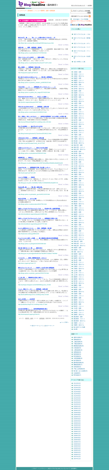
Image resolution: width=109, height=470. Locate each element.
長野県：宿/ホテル (79, 185)
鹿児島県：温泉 (78, 316)
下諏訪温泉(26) (78, 343)
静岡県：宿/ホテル (79, 197)
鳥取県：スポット (79, 250)
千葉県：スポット (79, 137)
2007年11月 (77, 458)
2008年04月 (77, 448)
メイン (42, 325)
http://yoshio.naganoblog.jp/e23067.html (29, 102)
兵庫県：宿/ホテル (79, 235)
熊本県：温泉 (77, 304)
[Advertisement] (43, 32)
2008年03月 (77, 450)
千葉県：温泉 (77, 134)
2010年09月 (77, 389)
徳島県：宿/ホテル (79, 279)
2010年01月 (77, 404)
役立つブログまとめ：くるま (82, 34)
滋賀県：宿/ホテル (79, 216)
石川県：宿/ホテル (79, 166)
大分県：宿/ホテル (79, 310)
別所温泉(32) (77, 367)
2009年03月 (77, 425)
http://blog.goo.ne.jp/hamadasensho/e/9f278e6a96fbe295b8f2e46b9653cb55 (40, 163)
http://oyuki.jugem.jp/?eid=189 (27, 173)
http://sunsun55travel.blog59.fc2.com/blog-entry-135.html (34, 122)
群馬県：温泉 (77, 126)
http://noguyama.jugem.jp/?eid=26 (28, 72)
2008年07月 (77, 442)
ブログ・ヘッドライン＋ (40, 468)
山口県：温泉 (77, 270)
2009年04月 (77, 423)
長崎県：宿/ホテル (79, 302)
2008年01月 (77, 454)
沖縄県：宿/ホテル (79, 325)
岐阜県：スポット (79, 189)
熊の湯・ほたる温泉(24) (80, 371)
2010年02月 (77, 402)
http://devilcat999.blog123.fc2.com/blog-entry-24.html (33, 294)
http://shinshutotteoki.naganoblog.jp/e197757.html (32, 224)
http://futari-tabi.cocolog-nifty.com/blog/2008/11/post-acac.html (36, 43)
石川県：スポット (79, 164)
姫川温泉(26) (77, 360)
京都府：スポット (79, 220)
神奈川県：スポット (79, 147)
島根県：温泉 (77, 254)
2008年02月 (77, 452)
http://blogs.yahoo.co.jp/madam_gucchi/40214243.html (34, 194)
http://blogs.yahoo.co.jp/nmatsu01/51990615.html (32, 112)
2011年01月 (77, 383)
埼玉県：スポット (79, 132)
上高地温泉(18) (78, 350)
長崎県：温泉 (77, 298)
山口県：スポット (79, 272)
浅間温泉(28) (77, 352)
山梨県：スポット (79, 176)
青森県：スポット (79, 80)
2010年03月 (77, 400)
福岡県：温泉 (77, 289)
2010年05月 (77, 396)
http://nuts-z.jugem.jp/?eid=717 (27, 263)
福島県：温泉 (77, 109)
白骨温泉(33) (77, 348)
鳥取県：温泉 (77, 247)
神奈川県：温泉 (78, 145)
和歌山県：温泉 (78, 241)
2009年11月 (77, 408)
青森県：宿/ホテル (79, 82)
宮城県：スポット (79, 93)
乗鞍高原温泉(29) (79, 346)
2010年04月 (77, 398)
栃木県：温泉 (77, 120)
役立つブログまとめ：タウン (82, 43)
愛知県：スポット (79, 201)
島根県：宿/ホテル (79, 258)
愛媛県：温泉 (77, 285)
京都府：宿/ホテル (79, 222)
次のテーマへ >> (49, 325)
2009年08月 (77, 414)
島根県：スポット (79, 256)
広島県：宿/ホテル (79, 268)
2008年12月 (77, 431)
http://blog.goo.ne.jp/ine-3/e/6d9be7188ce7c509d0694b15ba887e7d (38, 183)
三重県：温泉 (77, 206)
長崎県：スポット (79, 300)
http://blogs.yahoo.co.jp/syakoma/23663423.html (32, 153)
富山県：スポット (79, 158)
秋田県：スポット (79, 99)
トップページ (21, 10)
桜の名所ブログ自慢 (79, 327)
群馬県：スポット (79, 128)
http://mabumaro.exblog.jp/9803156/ (28, 234)
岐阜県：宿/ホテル (79, 191)
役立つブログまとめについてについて (59, 468)
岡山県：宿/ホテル (79, 264)
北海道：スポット (79, 74)
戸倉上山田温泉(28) (79, 369)
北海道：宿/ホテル (79, 76)
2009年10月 (77, 410)
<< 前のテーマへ (34, 325)
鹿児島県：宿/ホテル (79, 321)
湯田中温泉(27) (78, 337)
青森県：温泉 (77, 78)
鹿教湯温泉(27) (78, 364)
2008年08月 (77, 440)
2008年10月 (77, 435)
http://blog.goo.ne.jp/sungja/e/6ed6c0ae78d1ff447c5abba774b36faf (37, 253)
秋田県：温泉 (77, 97)
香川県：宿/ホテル (79, 283)
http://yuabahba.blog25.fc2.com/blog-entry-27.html (32, 304)
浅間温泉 (52, 10)
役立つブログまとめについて (78, 5)
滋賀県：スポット (79, 214)
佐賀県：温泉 (77, 293)
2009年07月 (77, 417)
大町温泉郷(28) (78, 358)
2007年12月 (77, 456)
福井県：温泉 (77, 168)
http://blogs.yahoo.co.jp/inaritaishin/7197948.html (32, 53)
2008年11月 (77, 433)
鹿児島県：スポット (79, 318)
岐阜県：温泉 (77, 187)
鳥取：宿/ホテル (78, 252)
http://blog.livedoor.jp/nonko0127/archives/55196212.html (34, 133)
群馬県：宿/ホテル (79, 130)
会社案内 (90, 5)
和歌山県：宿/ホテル (79, 245)
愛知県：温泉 (77, 199)
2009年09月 (77, 412)
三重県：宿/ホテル (79, 210)
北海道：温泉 (77, 72)
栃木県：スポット (79, 122)
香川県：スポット (79, 281)
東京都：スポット (79, 141)
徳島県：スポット (79, 277)
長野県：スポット (79, 183)
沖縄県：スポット (79, 323)
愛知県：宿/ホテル (79, 204)
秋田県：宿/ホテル (79, 101)
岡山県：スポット (79, 262)
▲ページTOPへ (64, 322)
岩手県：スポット (79, 86)
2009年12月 (77, 406)
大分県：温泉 (77, 308)
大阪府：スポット (79, 226)
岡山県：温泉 (77, 260)
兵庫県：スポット (79, 233)
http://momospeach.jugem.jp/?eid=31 (29, 314)
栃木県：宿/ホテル (79, 124)
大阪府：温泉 (77, 224)
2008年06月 (77, 444)
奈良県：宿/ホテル (79, 239)
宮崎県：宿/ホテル (79, 314)
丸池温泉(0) (77, 373)
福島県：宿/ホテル (79, 114)
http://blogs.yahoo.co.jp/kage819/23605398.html (32, 243)
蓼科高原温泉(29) (79, 362)
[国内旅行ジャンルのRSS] (81, 17)
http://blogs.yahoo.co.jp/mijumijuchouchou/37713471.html (35, 63)
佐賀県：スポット (79, 296)
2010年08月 (77, 392)
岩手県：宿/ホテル (79, 88)
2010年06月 (77, 394)
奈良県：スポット (79, 237)
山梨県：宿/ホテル (79, 178)
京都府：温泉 (77, 218)
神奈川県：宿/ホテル (79, 149)
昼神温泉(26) (77, 339)
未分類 (75, 329)
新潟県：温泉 (77, 151)
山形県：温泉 (77, 103)
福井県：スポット (79, 170)
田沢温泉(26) (77, 356)
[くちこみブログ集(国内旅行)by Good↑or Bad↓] (41, 6)
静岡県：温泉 (77, 193)
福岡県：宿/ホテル (79, 291)
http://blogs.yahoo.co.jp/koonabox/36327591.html (32, 204)
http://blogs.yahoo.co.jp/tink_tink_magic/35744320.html (34, 92)
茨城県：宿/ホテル (79, 118)
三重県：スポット (79, 208)
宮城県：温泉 (77, 91)
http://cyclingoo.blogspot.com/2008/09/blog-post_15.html (34, 285)
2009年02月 (77, 427)
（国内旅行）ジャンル (33, 10)
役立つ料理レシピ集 (79, 61)
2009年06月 (77, 419)
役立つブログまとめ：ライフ (82, 47)
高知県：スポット (79, 287)
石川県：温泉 (77, 162)
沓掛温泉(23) (77, 354)
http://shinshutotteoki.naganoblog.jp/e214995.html (32, 214)
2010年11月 (77, 385)
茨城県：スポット (79, 116)
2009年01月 (77, 429)
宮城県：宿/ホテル (79, 95)
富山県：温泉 (77, 155)
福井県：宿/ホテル (79, 172)
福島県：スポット (79, 112)
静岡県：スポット (79, 195)
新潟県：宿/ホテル (79, 153)
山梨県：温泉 (77, 174)
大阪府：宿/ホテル (79, 229)
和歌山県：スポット (79, 243)
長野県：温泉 (44, 10)
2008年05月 (77, 446)
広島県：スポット (79, 266)
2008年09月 (77, 438)
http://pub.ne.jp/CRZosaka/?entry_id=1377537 (31, 143)
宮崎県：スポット (79, 312)
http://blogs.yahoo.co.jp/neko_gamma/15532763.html (33, 273)
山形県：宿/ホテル (79, 107)
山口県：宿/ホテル (79, 275)
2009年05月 (77, 421)
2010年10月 (77, 387)
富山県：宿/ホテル (79, 160)
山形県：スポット (79, 105)
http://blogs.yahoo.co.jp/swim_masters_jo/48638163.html (34, 82)
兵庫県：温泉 (77, 231)
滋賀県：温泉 (77, 212)
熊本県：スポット (79, 306)
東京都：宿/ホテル (79, 143)
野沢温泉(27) (77, 375)
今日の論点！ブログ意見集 (80, 19)
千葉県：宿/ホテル (79, 139)
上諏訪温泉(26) (78, 341)
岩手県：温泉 (77, 84)
